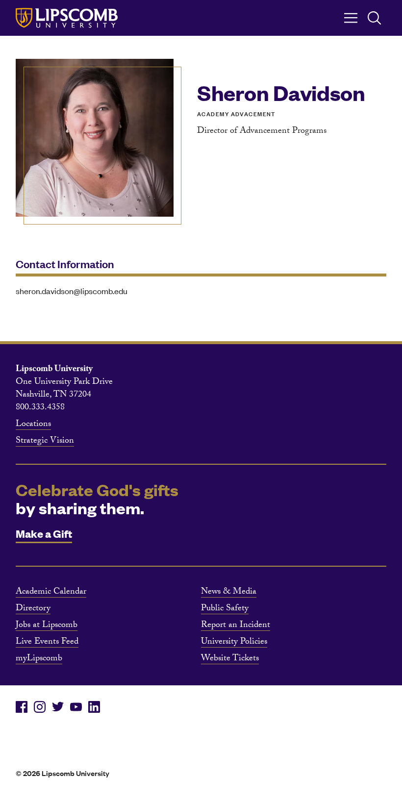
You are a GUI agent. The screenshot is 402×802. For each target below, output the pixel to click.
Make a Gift (44, 533)
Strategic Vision (45, 441)
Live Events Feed (47, 642)
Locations (33, 425)
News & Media (228, 592)
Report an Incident (235, 626)
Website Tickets (230, 659)
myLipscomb (39, 659)
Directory (33, 609)
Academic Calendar (51, 592)
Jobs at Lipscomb (46, 626)
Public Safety (225, 609)
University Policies (234, 642)
